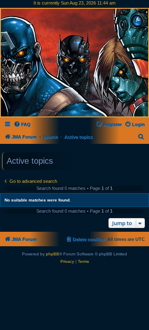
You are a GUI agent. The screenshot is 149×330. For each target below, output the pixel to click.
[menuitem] (22, 124)
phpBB (52, 254)
